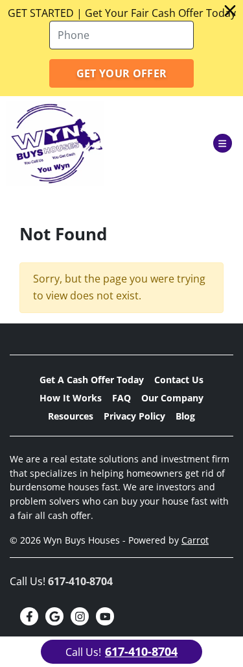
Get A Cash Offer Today (92, 379)
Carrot (195, 540)
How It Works (71, 398)
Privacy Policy (134, 416)
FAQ (121, 398)
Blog (185, 416)
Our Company (172, 398)
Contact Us (178, 379)
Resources (70, 416)
